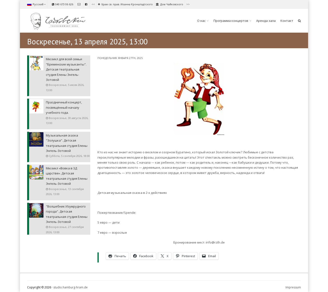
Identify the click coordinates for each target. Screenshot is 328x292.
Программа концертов (230, 20)
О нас (201, 20)
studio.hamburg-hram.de (70, 287)
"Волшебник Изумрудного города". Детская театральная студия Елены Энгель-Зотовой (66, 214)
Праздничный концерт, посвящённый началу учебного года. (64, 107)
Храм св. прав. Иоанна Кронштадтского (127, 4)
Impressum (293, 287)
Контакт (286, 20)
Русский (38, 4)
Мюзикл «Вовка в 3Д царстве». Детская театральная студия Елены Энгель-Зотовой (66, 176)
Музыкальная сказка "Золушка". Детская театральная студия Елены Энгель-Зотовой (66, 143)
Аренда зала (266, 20)
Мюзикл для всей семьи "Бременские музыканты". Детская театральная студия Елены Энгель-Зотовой (66, 69)
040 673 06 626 (64, 4)
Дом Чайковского (171, 4)
